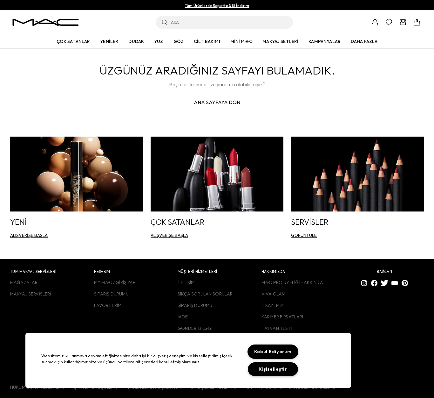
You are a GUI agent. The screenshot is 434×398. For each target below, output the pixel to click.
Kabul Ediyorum (273, 351)
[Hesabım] (375, 22)
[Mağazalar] (403, 22)
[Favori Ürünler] (389, 22)
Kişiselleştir (273, 369)
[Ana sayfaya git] (45, 22)
